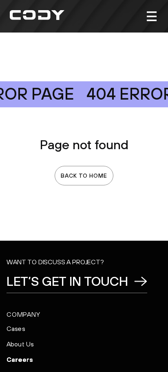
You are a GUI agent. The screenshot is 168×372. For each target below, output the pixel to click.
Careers (20, 359)
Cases (16, 328)
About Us (20, 344)
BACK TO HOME (84, 175)
